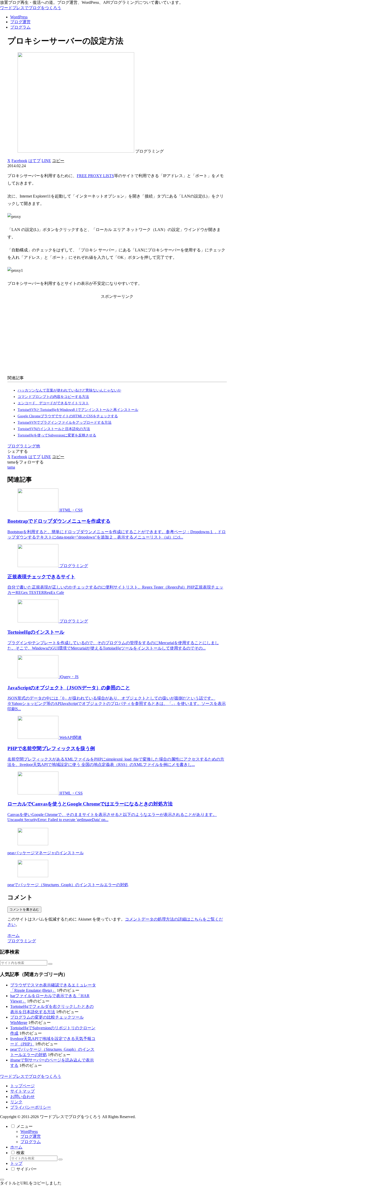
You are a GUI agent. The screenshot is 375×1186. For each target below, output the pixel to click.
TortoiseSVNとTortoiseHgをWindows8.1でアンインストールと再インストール (78, 410)
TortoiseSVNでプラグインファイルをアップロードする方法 (64, 422)
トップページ (22, 1086)
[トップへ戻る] (2, 1179)
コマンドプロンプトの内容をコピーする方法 (53, 397)
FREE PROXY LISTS (95, 176)
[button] (58, 160)
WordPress (29, 1131)
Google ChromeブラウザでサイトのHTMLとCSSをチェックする (68, 416)
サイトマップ (22, 1091)
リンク (16, 1102)
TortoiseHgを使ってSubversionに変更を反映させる (57, 435)
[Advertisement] (117, 336)
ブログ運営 (30, 1136)
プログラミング (21, 446)
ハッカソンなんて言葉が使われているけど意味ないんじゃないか (69, 390)
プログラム (30, 1142)
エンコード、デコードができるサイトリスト (53, 403)
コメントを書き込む (24, 909)
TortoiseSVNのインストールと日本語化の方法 (54, 429)
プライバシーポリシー (30, 1107)
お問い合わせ (22, 1096)
